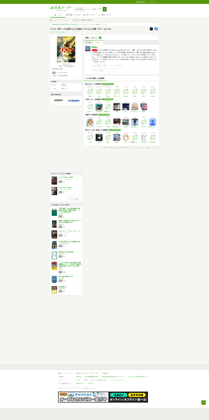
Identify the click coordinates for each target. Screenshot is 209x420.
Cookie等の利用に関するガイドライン (112, 376)
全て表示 (88, 42)
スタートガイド (94, 373)
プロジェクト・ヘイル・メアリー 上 (69, 231)
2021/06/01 (118, 65)
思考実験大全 (63, 287)
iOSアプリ (91, 383)
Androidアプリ (80, 383)
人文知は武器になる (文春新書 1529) (69, 241)
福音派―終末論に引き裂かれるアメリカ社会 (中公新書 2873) (70, 221)
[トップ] (51, 20)
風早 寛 (61, 214)
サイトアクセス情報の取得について (137, 376)
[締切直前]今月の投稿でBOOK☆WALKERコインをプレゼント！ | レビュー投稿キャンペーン (79, 24)
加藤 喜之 (61, 224)
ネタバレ (98, 42)
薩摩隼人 (95, 47)
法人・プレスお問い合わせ (99, 380)
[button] (105, 9)
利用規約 (105, 373)
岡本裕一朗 (62, 288)
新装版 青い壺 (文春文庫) (66, 252)
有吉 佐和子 (62, 254)
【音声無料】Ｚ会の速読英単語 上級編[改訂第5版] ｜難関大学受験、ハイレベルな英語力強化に (69, 210)
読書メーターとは (81, 373)
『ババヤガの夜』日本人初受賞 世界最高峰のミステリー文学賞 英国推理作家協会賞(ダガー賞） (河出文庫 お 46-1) (70, 265)
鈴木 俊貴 (61, 278)
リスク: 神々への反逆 (65, 187)
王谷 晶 (61, 269)
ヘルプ (78, 380)
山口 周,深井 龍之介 (64, 243)
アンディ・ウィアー (64, 233)
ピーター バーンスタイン (62, 20)
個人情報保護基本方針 (91, 376)
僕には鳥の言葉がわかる (66, 276)
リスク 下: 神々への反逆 (66, 177)
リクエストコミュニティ (117, 380)
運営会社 (78, 376)
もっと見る (75, 199)
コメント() (109, 65)
